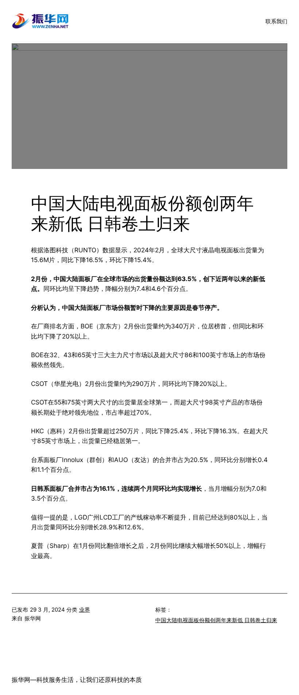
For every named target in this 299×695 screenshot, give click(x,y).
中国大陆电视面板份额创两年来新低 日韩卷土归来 (216, 620)
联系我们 (276, 21)
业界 (84, 609)
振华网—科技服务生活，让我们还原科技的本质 (77, 679)
